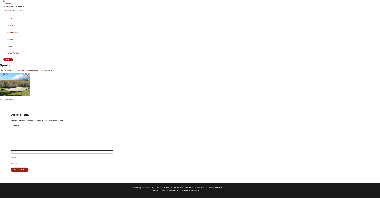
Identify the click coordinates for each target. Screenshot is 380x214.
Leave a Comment (6, 71)
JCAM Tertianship (13, 6)
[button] (8, 59)
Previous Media (7, 99)
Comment (15, 126)
